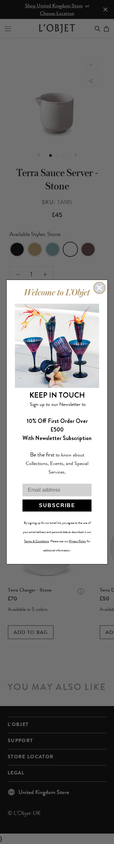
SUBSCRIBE (57, 505)
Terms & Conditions (36, 541)
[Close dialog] (99, 288)
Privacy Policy (77, 541)
